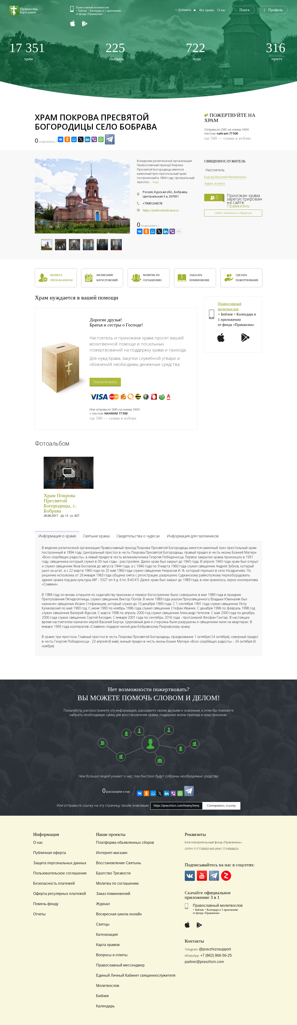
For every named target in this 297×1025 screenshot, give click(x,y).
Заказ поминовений (113, 894)
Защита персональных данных (59, 863)
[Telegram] (110, 139)
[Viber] (94, 139)
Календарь (105, 1006)
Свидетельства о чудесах (138, 536)
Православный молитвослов (218, 905)
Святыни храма (96, 536)
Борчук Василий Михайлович (225, 177)
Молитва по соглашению (117, 883)
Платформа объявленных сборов (125, 842)
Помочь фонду (45, 904)
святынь (115, 51)
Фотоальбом (52, 443)
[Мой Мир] (74, 139)
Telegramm (214, 876)
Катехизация (107, 934)
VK (190, 876)
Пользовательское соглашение (60, 873)
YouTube (202, 876)
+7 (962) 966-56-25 (216, 955)
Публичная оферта (49, 853)
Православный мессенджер (120, 965)
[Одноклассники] (67, 139)
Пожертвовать (105, 381)
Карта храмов (108, 945)
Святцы (103, 924)
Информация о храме (57, 536)
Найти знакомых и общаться (233, 213)
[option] (82, 196)
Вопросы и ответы (112, 955)
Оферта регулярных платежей (59, 894)
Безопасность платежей (54, 883)
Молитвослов (107, 986)
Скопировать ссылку (221, 805)
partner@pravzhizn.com (204, 962)
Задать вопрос (215, 183)
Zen (226, 876)
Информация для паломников (193, 536)
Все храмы (206, 10)
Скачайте (194, 892)
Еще (156, 182)
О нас (221, 10)
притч (275, 51)
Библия (102, 996)
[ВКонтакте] (60, 139)
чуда (195, 51)
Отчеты (39, 914)
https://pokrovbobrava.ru (161, 210)
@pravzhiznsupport (215, 949)
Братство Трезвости (113, 873)
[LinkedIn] (87, 139)
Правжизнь (238, 206)
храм (27, 51)
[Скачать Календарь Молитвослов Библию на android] (88, 23)
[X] (81, 139)
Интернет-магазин (111, 853)
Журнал (103, 904)
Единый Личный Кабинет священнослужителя (135, 975)
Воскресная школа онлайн (119, 914)
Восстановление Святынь (118, 863)
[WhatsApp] (101, 139)
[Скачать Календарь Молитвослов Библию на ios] (76, 23)
